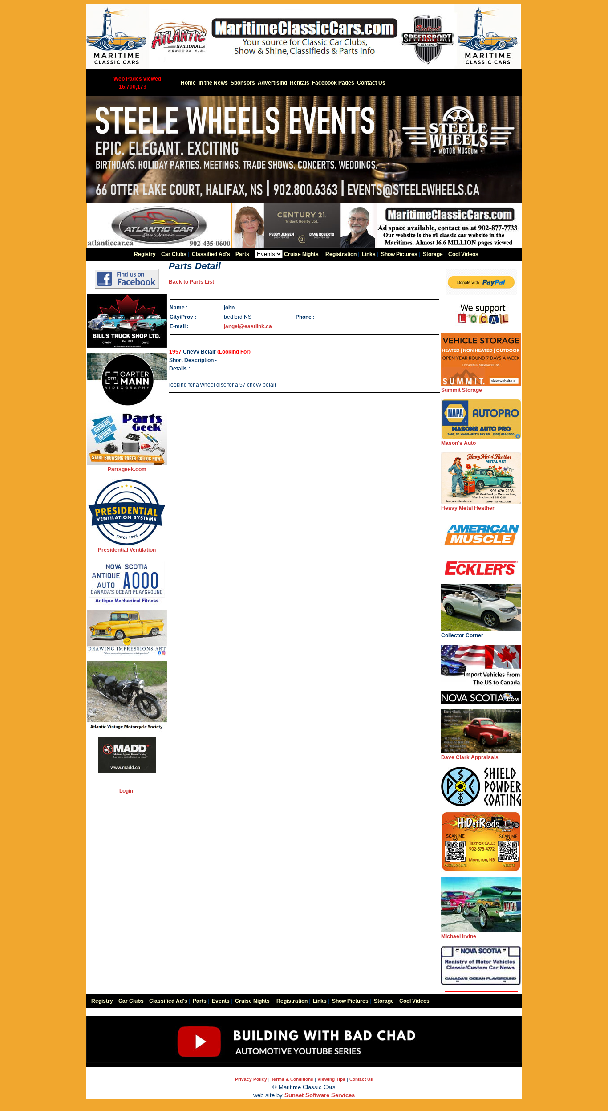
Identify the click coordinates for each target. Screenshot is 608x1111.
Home (188, 83)
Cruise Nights (301, 254)
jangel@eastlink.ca (248, 326)
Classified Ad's (211, 254)
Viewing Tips (331, 1079)
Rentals (299, 83)
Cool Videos (463, 254)
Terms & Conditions (292, 1079)
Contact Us (371, 83)
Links (369, 254)
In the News (213, 83)
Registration (341, 254)
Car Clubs (173, 254)
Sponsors (243, 83)
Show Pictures (399, 254)
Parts (242, 254)
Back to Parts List (191, 282)
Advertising (272, 83)
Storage (433, 254)
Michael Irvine (458, 936)
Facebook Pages (333, 83)
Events (221, 1001)
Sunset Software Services (319, 1095)
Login (126, 791)
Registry (145, 254)
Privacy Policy (251, 1079)
